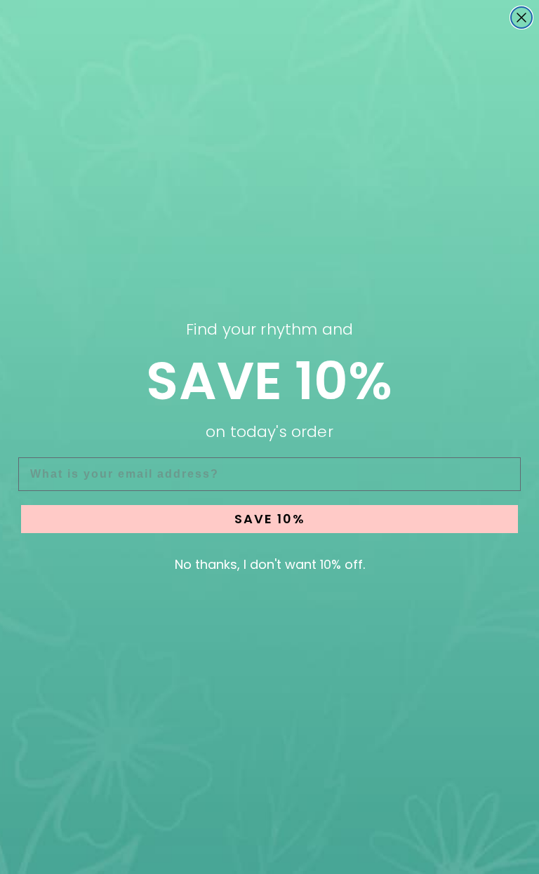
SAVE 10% (269, 518)
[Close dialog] (521, 17)
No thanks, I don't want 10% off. (270, 564)
